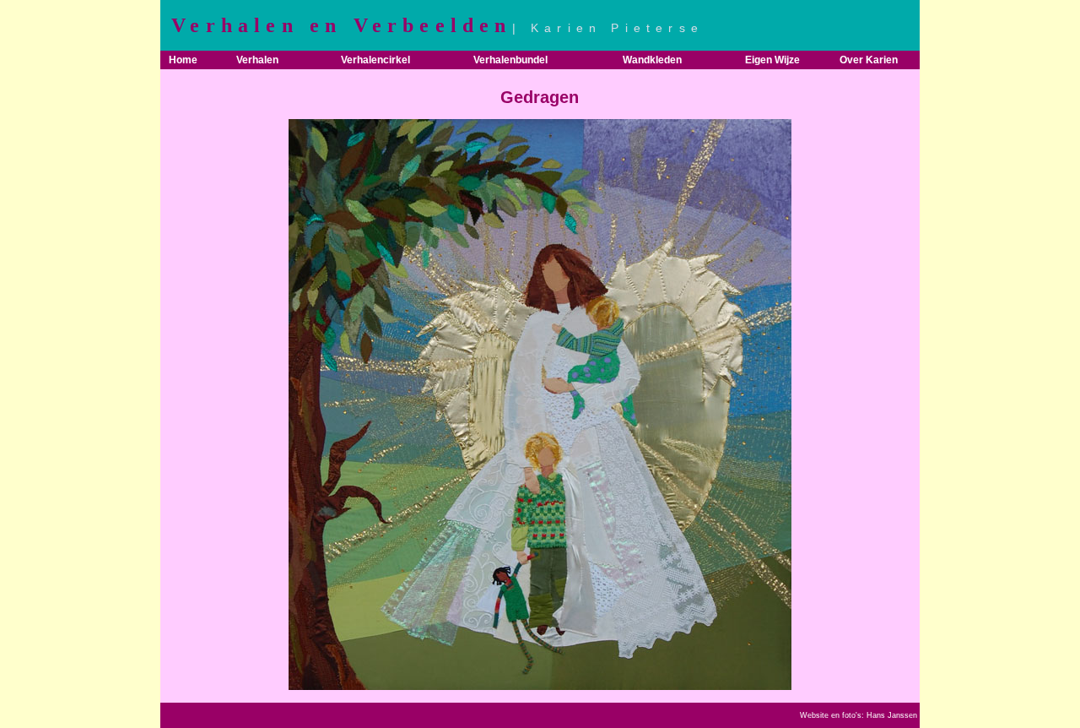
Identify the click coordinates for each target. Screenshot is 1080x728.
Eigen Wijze (772, 60)
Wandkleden (652, 60)
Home (183, 60)
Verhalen (257, 60)
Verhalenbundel (510, 60)
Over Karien (869, 60)
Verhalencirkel (375, 60)
